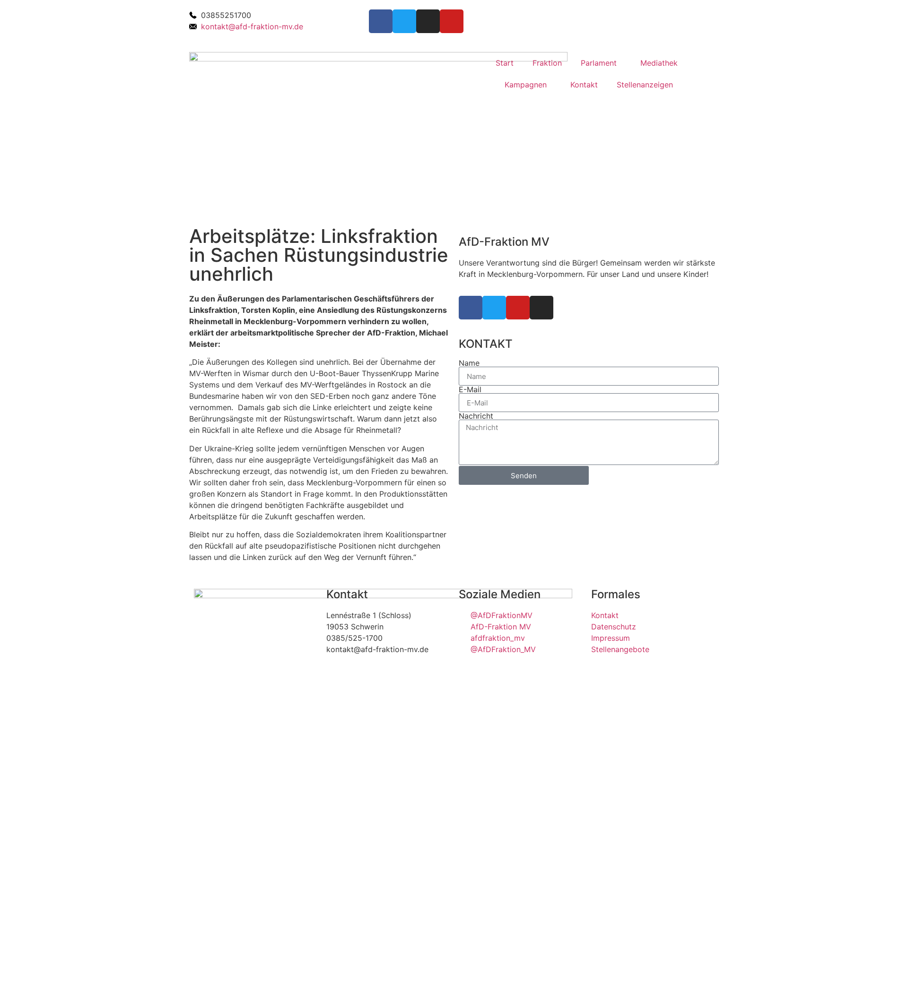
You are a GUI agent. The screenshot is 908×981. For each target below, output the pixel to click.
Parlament (599, 63)
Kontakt (584, 84)
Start (505, 63)
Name (469, 363)
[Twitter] (404, 21)
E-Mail (470, 389)
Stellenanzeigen (645, 84)
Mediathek (659, 63)
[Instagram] (428, 21)
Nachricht (476, 416)
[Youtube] (451, 21)
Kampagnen (526, 84)
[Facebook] (381, 21)
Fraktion (547, 63)
